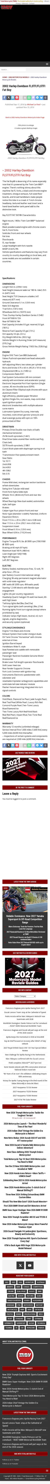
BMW (18, 1287)
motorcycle (12, 1310)
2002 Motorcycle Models (19, 77)
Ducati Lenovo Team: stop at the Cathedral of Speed (25, 1012)
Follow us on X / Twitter (10, 1460)
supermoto (8, 1323)
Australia (41, 1282)
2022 (6, 1282)
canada (26, 1287)
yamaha (41, 1328)
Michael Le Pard (33, 104)
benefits (10, 1287)
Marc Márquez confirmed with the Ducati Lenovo (25, 1059)
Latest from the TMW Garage (25, 882)
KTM (18, 1305)
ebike (40, 1291)
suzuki (31, 1323)
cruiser (11, 1291)
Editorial (25, 3)
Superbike (38, 1319)
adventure (29, 1282)
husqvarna (37, 1300)
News (29, 1310)
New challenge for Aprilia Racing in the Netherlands (25, 1055)
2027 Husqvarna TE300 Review (25, 1095)
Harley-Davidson (14, 1300)
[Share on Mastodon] (33, 98)
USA (22, 1328)
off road (38, 1310)
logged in (16, 799)
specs (41, 1314)
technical (41, 1323)
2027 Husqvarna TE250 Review (25, 1091)
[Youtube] (29, 1265)
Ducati (31, 1291)
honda (27, 1300)
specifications (29, 1314)
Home (4, 77)
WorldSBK (31, 1328)
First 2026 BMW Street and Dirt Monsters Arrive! (25, 1205)
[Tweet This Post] (9, 98)
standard (19, 1319)
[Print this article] (25, 98)
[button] (46, 64)
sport (10, 1319)
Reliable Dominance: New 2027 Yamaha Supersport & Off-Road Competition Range (25, 919)
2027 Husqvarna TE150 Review (25, 1087)
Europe (20, 1296)
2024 (20, 1282)
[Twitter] (20, 1265)
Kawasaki (10, 1305)
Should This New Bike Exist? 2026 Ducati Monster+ (25, 1201)
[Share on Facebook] (4, 98)
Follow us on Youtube (10, 1464)
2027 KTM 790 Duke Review (25, 1099)
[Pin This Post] (17, 98)
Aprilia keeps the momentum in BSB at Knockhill (25, 1037)
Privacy (18, 3)
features (30, 1296)
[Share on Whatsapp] (29, 98)
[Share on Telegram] (37, 98)
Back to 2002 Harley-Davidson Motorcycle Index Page (25, 117)
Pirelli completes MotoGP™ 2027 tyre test (25, 1063)
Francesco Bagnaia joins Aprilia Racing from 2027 (25, 1008)
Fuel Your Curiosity (25, 1107)
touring (8, 1328)
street (29, 1319)
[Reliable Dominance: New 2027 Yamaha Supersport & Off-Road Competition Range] (25, 910)
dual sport (21, 1291)
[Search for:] (13, 69)
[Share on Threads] (45, 98)
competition (38, 1287)
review (18, 1314)
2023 (13, 1282)
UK (16, 1328)
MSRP (22, 1310)
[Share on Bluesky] (41, 98)
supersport (21, 1323)
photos (10, 1314)
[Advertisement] (25, 36)
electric (11, 1296)
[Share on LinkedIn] (13, 98)
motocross (28, 1305)
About (46, 1)
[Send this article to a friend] (21, 98)
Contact (31, 3)
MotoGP (39, 1305)
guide (39, 1296)
